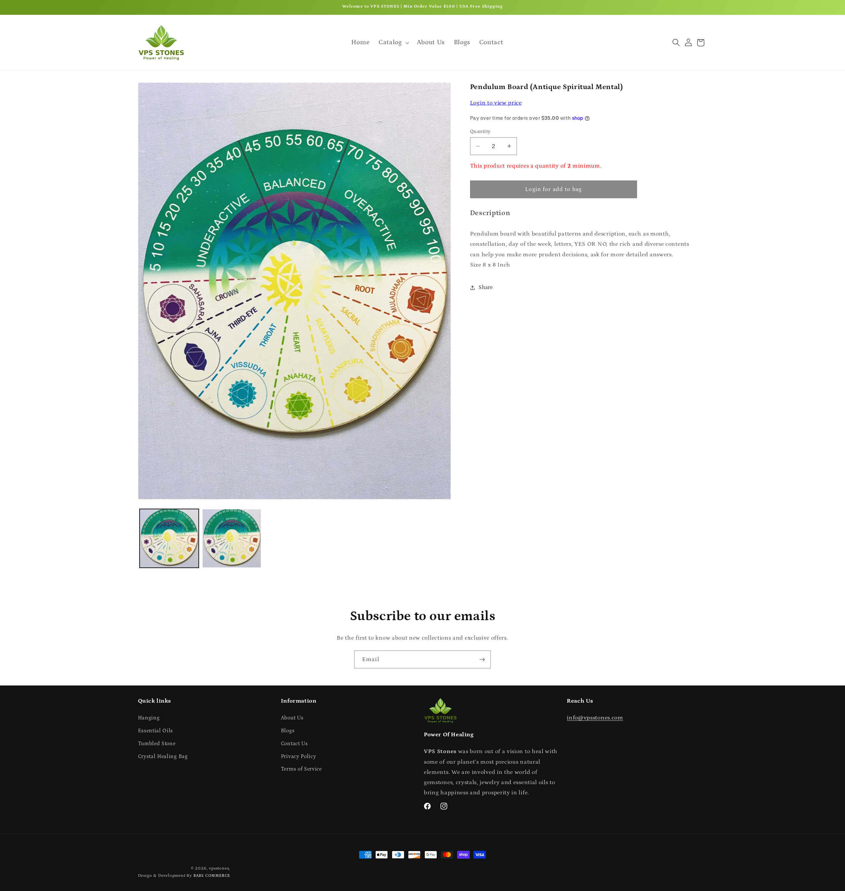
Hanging (149, 718)
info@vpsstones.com (595, 717)
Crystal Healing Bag (163, 756)
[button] (393, 42)
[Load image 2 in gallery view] (231, 538)
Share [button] (485, 287)
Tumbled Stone (157, 744)
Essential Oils (155, 731)
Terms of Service (301, 769)
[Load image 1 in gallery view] (169, 538)
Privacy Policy (298, 756)
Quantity (480, 131)
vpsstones (219, 868)
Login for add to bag (553, 189)
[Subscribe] (482, 659)
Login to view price (496, 102)
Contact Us (294, 744)
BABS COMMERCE (211, 876)
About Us (292, 718)
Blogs (287, 731)
